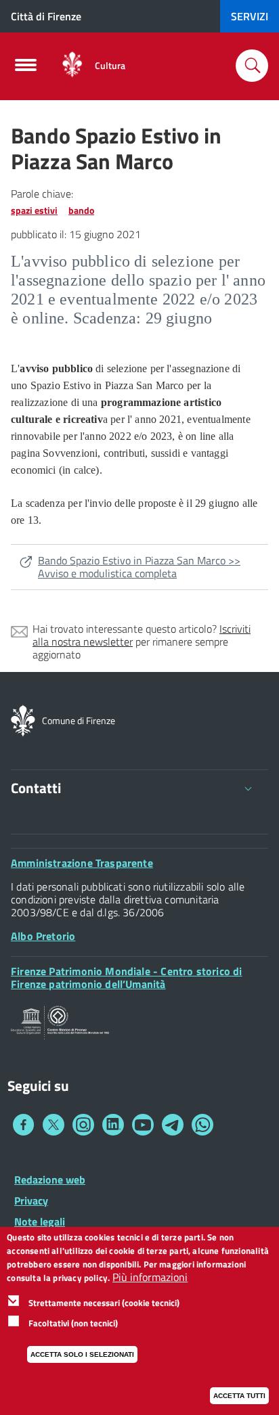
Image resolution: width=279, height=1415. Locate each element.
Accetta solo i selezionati (82, 1354)
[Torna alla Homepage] (23, 719)
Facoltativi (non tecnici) (73, 1323)
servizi (249, 16)
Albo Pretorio (43, 936)
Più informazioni (150, 1277)
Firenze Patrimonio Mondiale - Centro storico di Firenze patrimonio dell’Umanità (126, 977)
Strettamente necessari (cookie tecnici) (103, 1302)
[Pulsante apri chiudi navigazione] (26, 69)
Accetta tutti (239, 1395)
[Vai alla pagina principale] (72, 65)
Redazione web (49, 1179)
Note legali (39, 1221)
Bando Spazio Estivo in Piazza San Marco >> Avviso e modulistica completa (139, 566)
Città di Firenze (46, 16)
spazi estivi (34, 210)
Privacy (31, 1200)
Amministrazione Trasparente (82, 863)
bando (81, 210)
